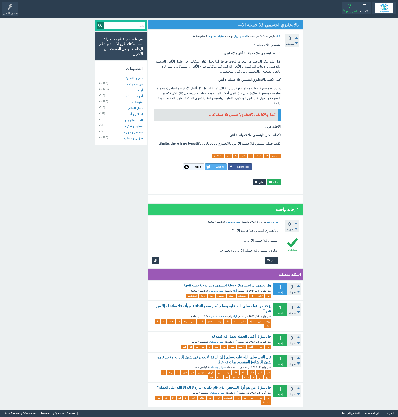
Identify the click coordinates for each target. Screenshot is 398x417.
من (259, 321)
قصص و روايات (132, 132)
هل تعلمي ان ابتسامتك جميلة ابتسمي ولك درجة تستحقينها (227, 285)
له (163, 321)
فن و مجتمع (135, 84)
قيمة (217, 346)
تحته (219, 377)
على (159, 397)
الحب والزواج (241, 36)
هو (244, 397)
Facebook (243, 166)
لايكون (201, 372)
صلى (243, 321)
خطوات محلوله (216, 290)
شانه (246, 377)
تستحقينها (192, 296)
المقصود (236, 377)
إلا (236, 155)
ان (252, 296)
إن (203, 346)
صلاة (171, 321)
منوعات (137, 102)
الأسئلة (364, 11)
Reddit (197, 166)
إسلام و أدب (134, 114)
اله (179, 397)
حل (268, 346)
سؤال (259, 346)
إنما (184, 346)
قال (268, 372)
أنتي (229, 155)
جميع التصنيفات (132, 78)
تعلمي (260, 296)
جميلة (258, 155)
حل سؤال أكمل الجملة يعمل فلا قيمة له (241, 336)
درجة (203, 296)
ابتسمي (275, 155)
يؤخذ (267, 321)
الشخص (228, 397)
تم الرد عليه (272, 221)
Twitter (219, 166)
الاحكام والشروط (351, 413)
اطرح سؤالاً (350, 11)
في (192, 372)
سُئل (278, 36)
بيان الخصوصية (372, 413)
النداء (201, 321)
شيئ (184, 372)
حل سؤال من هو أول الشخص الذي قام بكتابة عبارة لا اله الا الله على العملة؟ (214, 387)
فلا (266, 155)
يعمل (231, 346)
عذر (268, 326)
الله (235, 321)
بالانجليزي (218, 155)
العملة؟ (266, 402)
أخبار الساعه (134, 96)
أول (237, 397)
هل (268, 296)
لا (185, 397)
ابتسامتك (242, 296)
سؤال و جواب (133, 138)
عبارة (243, 155)
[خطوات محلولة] (384, 8)
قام (210, 397)
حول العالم (135, 108)
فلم (192, 321)
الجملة (241, 346)
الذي (218, 397)
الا (251, 155)
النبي (260, 372)
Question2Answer (65, 413)
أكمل (250, 346)
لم (197, 346)
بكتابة (201, 397)
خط (211, 377)
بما (226, 377)
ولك (211, 296)
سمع (209, 321)
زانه (170, 372)
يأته (185, 321)
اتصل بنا (390, 413)
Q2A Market (29, 413)
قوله (252, 321)
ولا (163, 372)
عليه (227, 321)
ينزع (268, 377)
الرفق (211, 372)
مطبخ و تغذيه (134, 126)
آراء (235, 290)
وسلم (218, 321)
